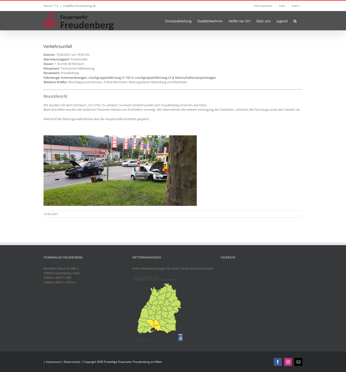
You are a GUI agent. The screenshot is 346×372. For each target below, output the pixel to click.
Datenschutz (72, 362)
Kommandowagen (74, 77)
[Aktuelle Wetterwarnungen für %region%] (158, 277)
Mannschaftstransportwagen (195, 77)
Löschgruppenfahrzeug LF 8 (154, 77)
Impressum (53, 362)
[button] (295, 20)
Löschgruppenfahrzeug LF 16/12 (111, 77)
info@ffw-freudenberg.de (79, 6)
